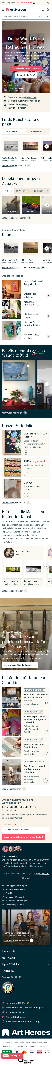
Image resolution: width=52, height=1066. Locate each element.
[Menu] (3, 10)
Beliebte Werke (15, 132)
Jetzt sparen (13, 1055)
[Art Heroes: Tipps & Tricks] (48, 964)
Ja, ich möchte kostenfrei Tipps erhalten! (23, 837)
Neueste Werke (39, 132)
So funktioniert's (24, 75)
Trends (9, 191)
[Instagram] (12, 977)
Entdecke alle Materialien (13, 502)
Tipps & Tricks (10, 964)
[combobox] (20, 16)
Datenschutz (33, 1046)
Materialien (8, 957)
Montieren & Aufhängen (16, 900)
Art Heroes (8, 970)
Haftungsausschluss (39, 1042)
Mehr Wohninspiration (12, 413)
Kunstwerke (9, 951)
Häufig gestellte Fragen (16, 885)
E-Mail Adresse (9, 825)
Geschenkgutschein (15, 904)
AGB (28, 1042)
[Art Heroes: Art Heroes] (48, 971)
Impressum (44, 1046)
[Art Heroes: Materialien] (48, 958)
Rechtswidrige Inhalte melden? (15, 1046)
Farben (40, 191)
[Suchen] (47, 16)
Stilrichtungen (25, 191)
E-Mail (27, 878)
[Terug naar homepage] (16, 9)
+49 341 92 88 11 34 (40, 873)
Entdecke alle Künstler (12, 591)
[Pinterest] (16, 977)
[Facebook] (20, 977)
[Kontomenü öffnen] (43, 9)
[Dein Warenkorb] (47, 9)
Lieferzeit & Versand (15, 897)
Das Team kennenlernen (16, 940)
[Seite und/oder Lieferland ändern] (48, 3)
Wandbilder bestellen (15, 889)
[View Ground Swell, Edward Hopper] (28, 365)
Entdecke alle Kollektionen (24, 68)
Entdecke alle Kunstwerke (14, 165)
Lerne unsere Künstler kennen (18, 665)
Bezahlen (10, 893)
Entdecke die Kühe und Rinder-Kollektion (21, 267)
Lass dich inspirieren (11, 789)
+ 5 (46, 89)
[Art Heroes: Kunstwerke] (48, 951)
